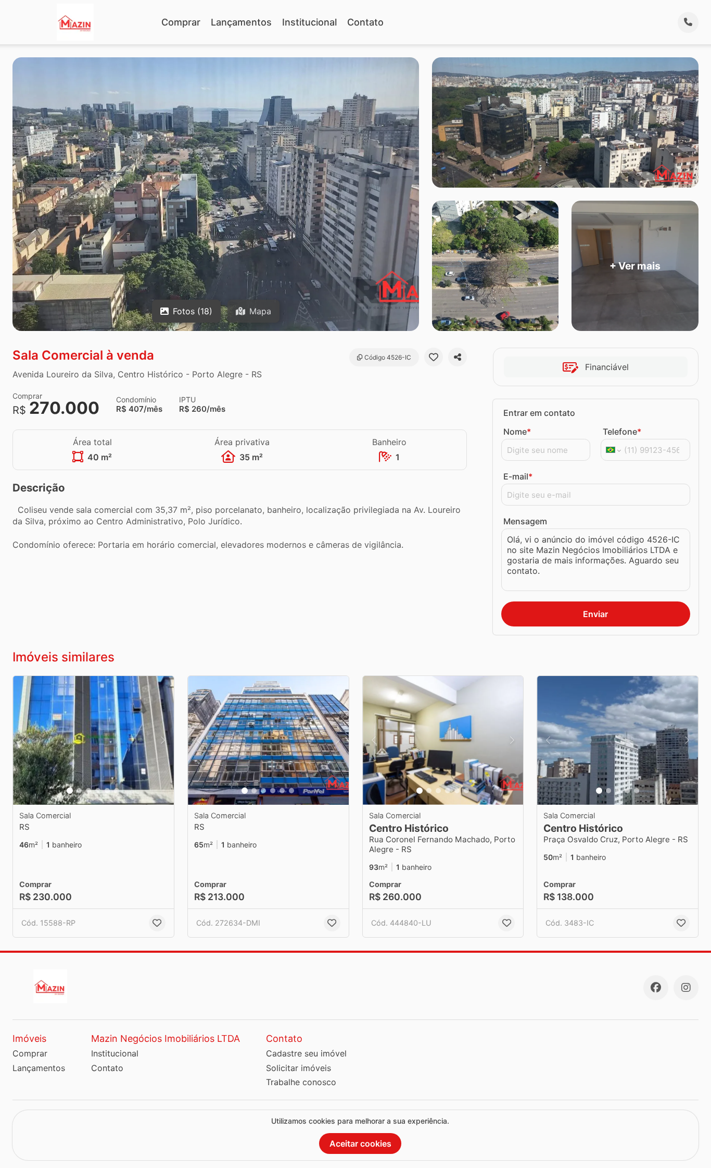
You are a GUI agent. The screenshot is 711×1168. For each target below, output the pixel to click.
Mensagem (525, 521)
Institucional (309, 22)
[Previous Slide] (24, 740)
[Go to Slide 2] (79, 790)
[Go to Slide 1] (70, 791)
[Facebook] (655, 987)
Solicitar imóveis (298, 1068)
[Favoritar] (433, 357)
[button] (93, 740)
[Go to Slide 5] (107, 790)
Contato (365, 22)
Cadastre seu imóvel (306, 1053)
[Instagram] (686, 987)
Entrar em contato (539, 413)
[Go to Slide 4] (97, 790)
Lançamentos (241, 22)
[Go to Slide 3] (88, 790)
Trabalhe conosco (301, 1082)
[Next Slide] (163, 740)
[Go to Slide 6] (116, 790)
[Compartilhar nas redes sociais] (457, 357)
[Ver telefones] (688, 22)
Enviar (595, 614)
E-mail (517, 476)
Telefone (622, 431)
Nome (517, 431)
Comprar (180, 22)
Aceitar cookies (360, 1143)
